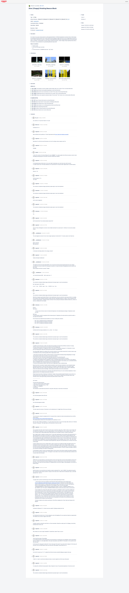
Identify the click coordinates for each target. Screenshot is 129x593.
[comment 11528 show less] (32, 477)
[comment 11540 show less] (32, 290)
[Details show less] (30, 15)
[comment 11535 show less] (32, 393)
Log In (126, 1)
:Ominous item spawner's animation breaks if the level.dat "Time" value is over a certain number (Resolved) (53, 95)
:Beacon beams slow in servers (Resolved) (41, 109)
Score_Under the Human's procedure (61, 134)
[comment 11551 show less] (32, 204)
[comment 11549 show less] (32, 218)
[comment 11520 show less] (32, 563)
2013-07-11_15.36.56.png (36, 78)
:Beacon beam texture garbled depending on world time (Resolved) (46, 90)
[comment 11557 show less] (32, 160)
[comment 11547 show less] (32, 233)
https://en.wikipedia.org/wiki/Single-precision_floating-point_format (47, 482)
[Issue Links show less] (30, 84)
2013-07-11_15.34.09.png (64, 64)
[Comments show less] (30, 114)
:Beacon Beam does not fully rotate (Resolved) (42, 103)
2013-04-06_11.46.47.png (50, 64)
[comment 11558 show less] (32, 152)
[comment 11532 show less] (32, 413)
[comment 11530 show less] (32, 457)
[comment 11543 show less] (32, 262)
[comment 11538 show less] (32, 327)
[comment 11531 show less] (32, 427)
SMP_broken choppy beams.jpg (64, 78)
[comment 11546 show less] (32, 240)
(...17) (68, 19)
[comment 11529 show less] (32, 468)
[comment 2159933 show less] (32, 118)
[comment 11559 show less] (32, 145)
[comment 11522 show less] (32, 549)
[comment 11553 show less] (32, 191)
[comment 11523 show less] (32, 536)
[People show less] (80, 15)
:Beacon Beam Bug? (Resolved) (39, 106)
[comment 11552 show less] (32, 197)
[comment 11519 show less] (32, 570)
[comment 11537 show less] (32, 334)
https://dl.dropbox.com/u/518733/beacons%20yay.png (43, 418)
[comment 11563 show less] (32, 125)
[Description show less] (30, 34)
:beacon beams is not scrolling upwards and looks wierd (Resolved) (46, 105)
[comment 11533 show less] (32, 406)
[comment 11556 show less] (32, 169)
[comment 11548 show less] (32, 225)
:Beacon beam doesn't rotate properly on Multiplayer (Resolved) (45, 101)
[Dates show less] (80, 23)
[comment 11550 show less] (32, 211)
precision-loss (36, 21)
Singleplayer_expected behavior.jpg (51, 78)
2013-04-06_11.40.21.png (36, 64)
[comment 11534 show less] (32, 400)
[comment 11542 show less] (32, 273)
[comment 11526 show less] (32, 512)
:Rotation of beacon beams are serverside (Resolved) (43, 108)
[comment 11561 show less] (32, 132)
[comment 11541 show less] (32, 279)
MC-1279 (42, 5)
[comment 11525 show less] (32, 521)
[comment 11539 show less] (32, 305)
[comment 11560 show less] (32, 139)
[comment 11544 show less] (32, 255)
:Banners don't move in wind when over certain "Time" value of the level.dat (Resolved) (49, 91)
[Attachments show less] (30, 53)
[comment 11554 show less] (32, 184)
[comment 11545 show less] (32, 248)
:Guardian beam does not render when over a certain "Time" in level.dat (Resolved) (49, 93)
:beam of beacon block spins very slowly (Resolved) (43, 100)
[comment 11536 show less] (32, 343)
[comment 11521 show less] (32, 556)
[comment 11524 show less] (32, 529)
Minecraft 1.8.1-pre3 (39, 30)
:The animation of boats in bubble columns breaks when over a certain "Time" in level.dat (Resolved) (52, 88)
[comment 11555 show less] (32, 176)
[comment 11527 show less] (32, 506)
